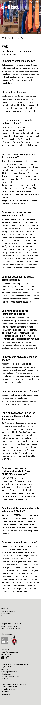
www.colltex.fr (16, 629)
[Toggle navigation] (37, 7)
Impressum (5, 649)
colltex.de (13, 687)
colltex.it (9, 694)
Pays (31, 2)
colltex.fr (10, 692)
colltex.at (12, 689)
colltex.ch (23, 684)
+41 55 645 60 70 (15, 624)
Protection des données (9, 652)
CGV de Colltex (6, 654)
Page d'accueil (9, 38)
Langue (37, 2)
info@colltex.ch (11, 626)
